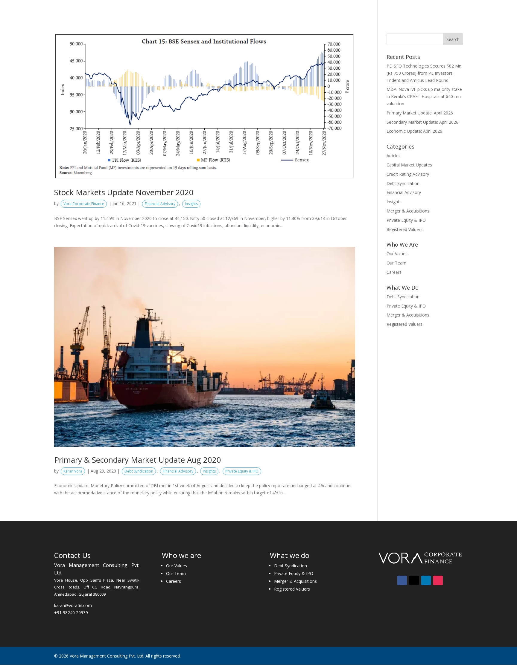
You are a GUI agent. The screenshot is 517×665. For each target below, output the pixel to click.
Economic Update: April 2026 (414, 131)
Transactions (337, 8)
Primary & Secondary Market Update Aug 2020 (137, 459)
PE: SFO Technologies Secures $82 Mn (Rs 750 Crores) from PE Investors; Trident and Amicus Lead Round (424, 73)
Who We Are (257, 8)
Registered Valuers (404, 229)
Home (231, 8)
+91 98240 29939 (71, 612)
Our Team (396, 263)
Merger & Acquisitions (408, 211)
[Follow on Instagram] (438, 580)
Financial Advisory (160, 203)
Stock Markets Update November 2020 (124, 192)
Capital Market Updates (409, 165)
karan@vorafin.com (73, 605)
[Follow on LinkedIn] (426, 580)
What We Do (297, 8)
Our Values (397, 253)
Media (390, 8)
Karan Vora (72, 471)
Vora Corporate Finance (83, 203)
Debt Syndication (138, 471)
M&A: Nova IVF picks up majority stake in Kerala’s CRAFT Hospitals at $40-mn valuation (424, 96)
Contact (442, 8)
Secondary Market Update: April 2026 (422, 122)
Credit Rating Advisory (408, 174)
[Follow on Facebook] (402, 580)
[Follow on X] (414, 580)
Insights (367, 8)
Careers (418, 8)
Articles (394, 155)
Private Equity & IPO (241, 471)
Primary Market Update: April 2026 (420, 113)
